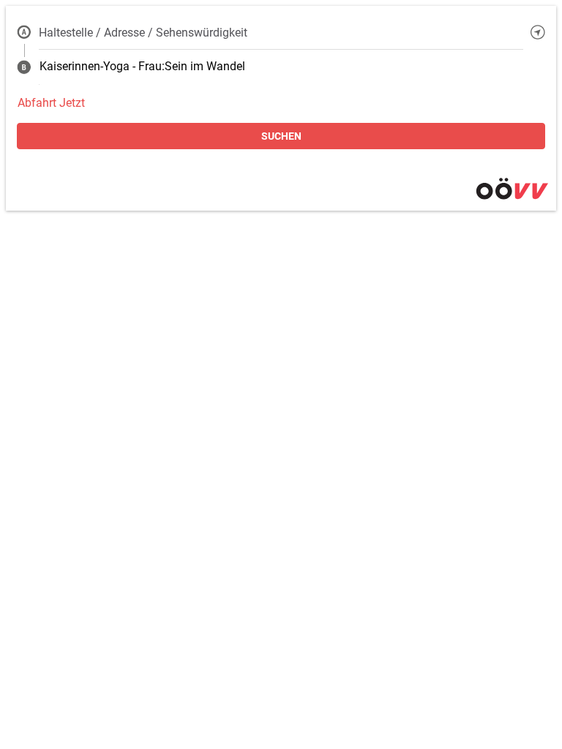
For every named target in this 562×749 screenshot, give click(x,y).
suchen (281, 136)
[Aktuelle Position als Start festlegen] (538, 32)
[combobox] (281, 32)
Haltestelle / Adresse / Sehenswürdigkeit (143, 32)
